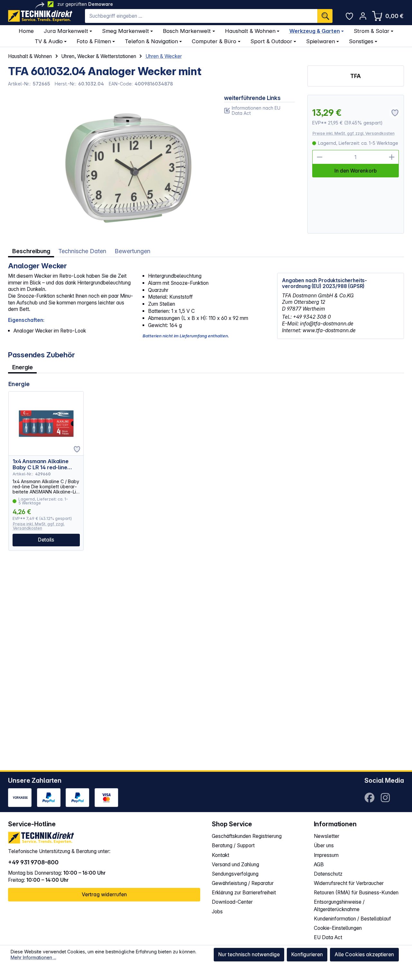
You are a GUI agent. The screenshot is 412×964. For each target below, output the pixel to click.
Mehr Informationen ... (33, 957)
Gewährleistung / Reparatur (243, 883)
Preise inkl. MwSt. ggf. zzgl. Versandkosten (354, 133)
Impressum (326, 855)
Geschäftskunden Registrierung (247, 836)
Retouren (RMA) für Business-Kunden (356, 892)
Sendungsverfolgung (235, 874)
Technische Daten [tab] (82, 250)
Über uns (324, 845)
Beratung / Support (233, 845)
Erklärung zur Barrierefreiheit (244, 892)
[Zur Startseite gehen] (40, 16)
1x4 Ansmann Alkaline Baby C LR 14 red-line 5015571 (41, 464)
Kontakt (220, 855)
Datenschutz (328, 874)
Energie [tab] (22, 367)
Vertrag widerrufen (104, 894)
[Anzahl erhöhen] (392, 157)
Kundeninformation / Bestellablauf (352, 919)
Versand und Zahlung (235, 864)
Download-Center (232, 902)
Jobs (217, 912)
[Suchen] (324, 16)
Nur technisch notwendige (249, 954)
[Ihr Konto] (363, 16)
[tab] (31, 251)
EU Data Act (328, 937)
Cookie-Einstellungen (338, 928)
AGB (319, 864)
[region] (109, 164)
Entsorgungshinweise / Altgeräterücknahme (339, 905)
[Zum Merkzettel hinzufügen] (76, 449)
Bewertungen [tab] (132, 250)
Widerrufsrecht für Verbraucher (349, 883)
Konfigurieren (307, 954)
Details (46, 540)
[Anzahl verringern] (319, 157)
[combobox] (201, 16)
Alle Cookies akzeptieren (364, 954)
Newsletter (326, 836)
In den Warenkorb (355, 171)
